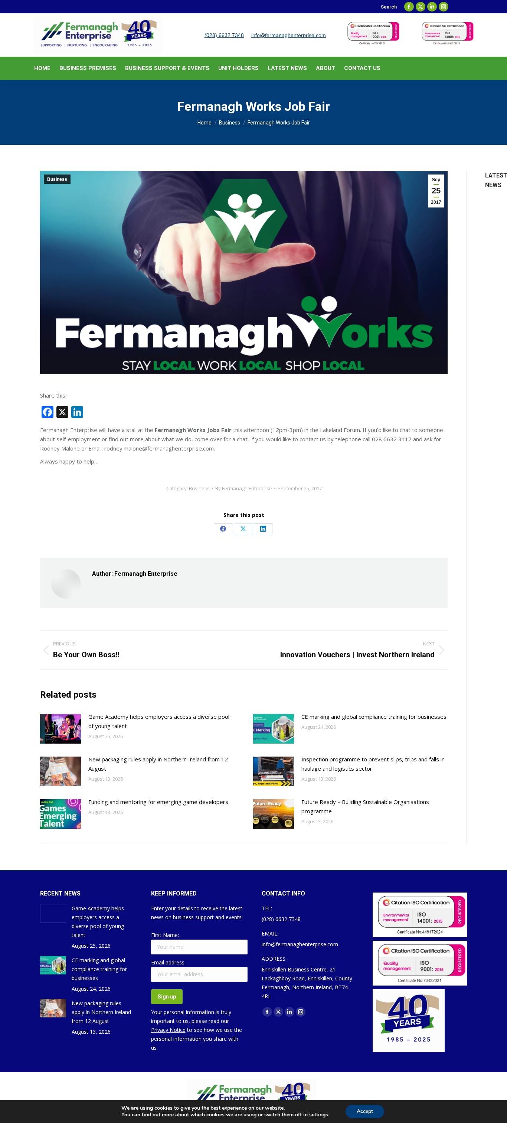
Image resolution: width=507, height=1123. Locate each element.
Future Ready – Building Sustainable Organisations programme (365, 806)
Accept (365, 1111)
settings (318, 1115)
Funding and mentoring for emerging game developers (158, 801)
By (243, 488)
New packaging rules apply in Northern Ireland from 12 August (158, 763)
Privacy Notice (168, 1029)
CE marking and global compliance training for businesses (374, 716)
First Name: (165, 934)
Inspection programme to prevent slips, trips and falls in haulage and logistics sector (373, 763)
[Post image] (60, 729)
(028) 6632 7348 (224, 35)
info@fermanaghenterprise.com (288, 35)
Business (57, 179)
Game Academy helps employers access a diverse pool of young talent (158, 721)
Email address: (168, 962)
